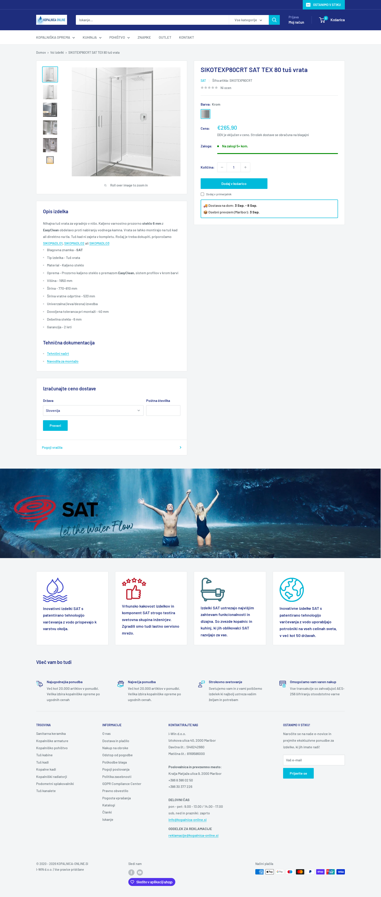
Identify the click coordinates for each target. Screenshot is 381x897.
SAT (203, 80)
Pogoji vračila (52, 447)
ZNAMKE (144, 37)
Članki (107, 812)
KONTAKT (186, 37)
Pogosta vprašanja (116, 798)
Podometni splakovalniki (55, 783)
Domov (41, 52)
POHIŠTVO (117, 37)
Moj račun (296, 22)
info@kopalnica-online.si (187, 819)
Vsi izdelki (57, 52)
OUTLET (165, 37)
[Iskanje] (274, 20)
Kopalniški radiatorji (51, 776)
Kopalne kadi (46, 769)
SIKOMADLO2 (74, 243)
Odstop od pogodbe (117, 755)
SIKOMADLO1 (53, 243)
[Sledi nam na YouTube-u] (140, 872)
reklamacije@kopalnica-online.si (193, 835)
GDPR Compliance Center (121, 783)
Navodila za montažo (62, 361)
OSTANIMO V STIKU (327, 5)
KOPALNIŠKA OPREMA (53, 37)
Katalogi (108, 805)
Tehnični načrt (58, 353)
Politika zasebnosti (116, 776)
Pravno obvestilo (115, 791)
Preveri (55, 425)
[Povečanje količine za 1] (245, 167)
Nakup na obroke (115, 748)
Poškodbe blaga (114, 762)
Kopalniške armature (52, 741)
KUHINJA (90, 37)
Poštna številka (158, 400)
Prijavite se (298, 773)
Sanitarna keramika (51, 733)
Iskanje (107, 819)
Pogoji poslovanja (115, 769)
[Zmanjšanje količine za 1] (222, 167)
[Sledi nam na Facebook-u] (131, 872)
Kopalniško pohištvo (52, 748)
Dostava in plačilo (115, 741)
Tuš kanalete (46, 791)
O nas (106, 733)
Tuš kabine (44, 755)
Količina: (208, 167)
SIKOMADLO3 (99, 243)
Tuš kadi (42, 762)
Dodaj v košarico (234, 183)
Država (48, 400)
